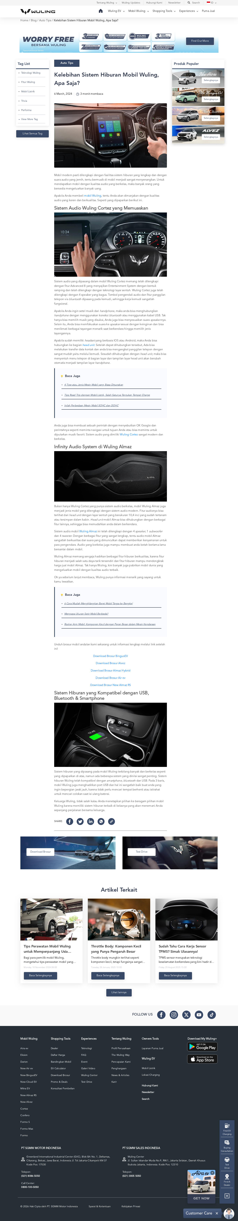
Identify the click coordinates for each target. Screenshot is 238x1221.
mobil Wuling (92, 196)
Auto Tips (45, 20)
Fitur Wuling (28, 82)
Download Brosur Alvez (110, 663)
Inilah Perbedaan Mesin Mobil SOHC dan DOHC (91, 405)
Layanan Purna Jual (152, 1048)
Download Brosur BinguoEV (110, 656)
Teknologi (86, 1048)
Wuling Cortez (129, 434)
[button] (227, 1197)
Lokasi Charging (151, 1075)
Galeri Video (88, 1068)
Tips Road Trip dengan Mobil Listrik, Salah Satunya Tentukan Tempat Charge (107, 395)
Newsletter (148, 1092)
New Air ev (26, 1068)
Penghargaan (119, 1068)
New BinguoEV (28, 1075)
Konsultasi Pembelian (63, 1088)
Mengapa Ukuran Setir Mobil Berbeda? (86, 614)
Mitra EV (25, 1088)
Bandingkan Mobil (61, 1062)
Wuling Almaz (88, 531)
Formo (24, 1135)
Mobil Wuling (137, 11)
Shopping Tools (163, 11)
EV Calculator (58, 1068)
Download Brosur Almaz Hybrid (110, 670)
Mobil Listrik (28, 91)
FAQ (83, 1055)
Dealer (54, 1048)
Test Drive (86, 1082)
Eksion (24, 1055)
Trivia (24, 101)
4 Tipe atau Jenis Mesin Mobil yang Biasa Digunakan (93, 385)
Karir (114, 1082)
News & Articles (120, 1075)
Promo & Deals (59, 1082)
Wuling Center (89, 1075)
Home (24, 20)
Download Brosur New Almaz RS (110, 685)
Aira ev (24, 1048)
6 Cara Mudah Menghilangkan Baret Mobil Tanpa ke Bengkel (98, 603)
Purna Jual (208, 11)
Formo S (25, 1122)
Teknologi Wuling (31, 73)
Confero (24, 1115)
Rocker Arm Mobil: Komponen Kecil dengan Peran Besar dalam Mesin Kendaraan (110, 624)
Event (84, 1062)
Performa (26, 110)
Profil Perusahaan (121, 1048)
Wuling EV (115, 11)
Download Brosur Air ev (110, 678)
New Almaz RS (28, 1095)
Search (145, 1099)
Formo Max (26, 1129)
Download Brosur (60, 1075)
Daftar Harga (58, 1055)
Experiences (187, 11)
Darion (24, 1062)
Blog (34, 20)
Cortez (24, 1109)
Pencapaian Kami (121, 1062)
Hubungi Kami (150, 1085)
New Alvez (26, 1102)
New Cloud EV (28, 1082)
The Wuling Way (121, 1055)
